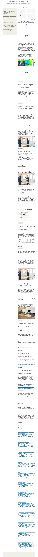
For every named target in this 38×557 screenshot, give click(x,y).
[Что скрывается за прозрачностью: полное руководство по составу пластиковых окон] (26, 241)
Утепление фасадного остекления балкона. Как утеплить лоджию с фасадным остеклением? (26, 325)
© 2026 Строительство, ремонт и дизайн (8, 552)
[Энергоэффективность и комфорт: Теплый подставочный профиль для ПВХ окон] (26, 214)
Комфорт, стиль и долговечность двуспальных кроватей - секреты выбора (26, 547)
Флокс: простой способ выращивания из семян (27, 477)
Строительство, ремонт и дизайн (19, 2)
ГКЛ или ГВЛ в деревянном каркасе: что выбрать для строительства (25, 484)
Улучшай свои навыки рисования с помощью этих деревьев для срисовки (9, 12)
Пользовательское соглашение (19, 552)
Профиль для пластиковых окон (31, 11)
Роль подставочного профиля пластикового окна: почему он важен (25, 110)
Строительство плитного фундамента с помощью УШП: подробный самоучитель (25, 488)
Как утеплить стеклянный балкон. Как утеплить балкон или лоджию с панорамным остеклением (26, 372)
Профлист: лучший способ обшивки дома (26, 508)
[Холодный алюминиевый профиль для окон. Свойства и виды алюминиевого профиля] (26, 421)
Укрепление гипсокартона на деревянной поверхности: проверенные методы (25, 479)
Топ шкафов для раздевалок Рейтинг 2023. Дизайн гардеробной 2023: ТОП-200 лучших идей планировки (26, 506)
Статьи (22, 5)
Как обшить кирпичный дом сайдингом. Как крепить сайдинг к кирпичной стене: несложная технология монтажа (26, 522)
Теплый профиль (22, 11)
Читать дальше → (20, 81)
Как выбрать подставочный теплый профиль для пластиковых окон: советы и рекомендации (26, 23)
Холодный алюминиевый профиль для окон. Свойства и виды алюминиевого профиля (26, 394)
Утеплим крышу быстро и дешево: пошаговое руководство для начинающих (26, 474)
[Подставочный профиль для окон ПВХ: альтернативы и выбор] (26, 313)
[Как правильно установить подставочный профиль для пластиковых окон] (26, 179)
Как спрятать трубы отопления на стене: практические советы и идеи (25, 459)
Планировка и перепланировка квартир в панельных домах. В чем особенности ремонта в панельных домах (26, 518)
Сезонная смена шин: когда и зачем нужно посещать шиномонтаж (25, 430)
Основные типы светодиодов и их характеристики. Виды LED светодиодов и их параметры (25, 535)
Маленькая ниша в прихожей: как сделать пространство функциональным (25, 441)
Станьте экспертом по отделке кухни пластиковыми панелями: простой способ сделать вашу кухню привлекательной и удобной (26, 541)
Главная (14, 5)
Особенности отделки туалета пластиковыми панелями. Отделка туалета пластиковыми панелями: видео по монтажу (26, 494)
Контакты (15, 552)
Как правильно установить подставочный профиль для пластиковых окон (25, 153)
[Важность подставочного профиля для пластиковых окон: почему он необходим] (26, 274)
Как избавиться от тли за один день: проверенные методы (24, 444)
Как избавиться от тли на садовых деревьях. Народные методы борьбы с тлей (26, 516)
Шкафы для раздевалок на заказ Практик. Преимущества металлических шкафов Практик (26, 504)
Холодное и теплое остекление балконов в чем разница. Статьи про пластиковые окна (26, 86)
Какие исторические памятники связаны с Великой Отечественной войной (25, 448)
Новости (18, 5)
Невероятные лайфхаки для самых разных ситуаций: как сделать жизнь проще (25, 435)
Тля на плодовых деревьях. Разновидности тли (27, 489)
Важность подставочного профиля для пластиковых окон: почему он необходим (26, 252)
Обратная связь (26, 552)
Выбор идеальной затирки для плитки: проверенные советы (25, 486)
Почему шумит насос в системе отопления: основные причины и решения (26, 453)
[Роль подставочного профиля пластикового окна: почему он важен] (26, 141)
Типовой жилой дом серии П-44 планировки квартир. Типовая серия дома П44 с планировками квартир (26, 513)
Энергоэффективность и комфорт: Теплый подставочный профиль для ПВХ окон (26, 191)
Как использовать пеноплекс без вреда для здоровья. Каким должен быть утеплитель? (26, 538)
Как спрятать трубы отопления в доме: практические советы (25, 455)
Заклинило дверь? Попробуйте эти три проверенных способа (25, 499)
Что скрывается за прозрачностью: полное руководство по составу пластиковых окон (26, 228)
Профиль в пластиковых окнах (22, 16)
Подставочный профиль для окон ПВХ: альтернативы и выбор (26, 284)
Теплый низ (31, 16)
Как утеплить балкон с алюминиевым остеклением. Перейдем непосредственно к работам (25, 356)
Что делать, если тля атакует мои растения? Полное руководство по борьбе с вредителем (26, 446)
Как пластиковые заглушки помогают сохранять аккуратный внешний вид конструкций (26, 428)
